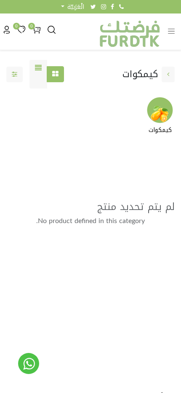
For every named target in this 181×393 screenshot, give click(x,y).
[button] (72, 7)
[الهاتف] (121, 6)
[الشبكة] (55, 74)
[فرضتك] (28, 363)
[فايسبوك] (112, 6)
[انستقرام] (103, 6)
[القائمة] (38, 74)
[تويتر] (93, 6)
